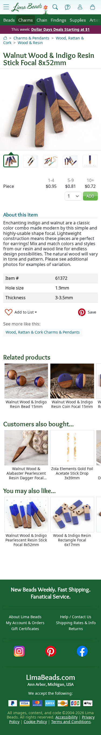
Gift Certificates (25, 628)
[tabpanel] (50, 109)
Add (90, 196)
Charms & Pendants (31, 38)
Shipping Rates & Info (76, 622)
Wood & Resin (30, 42)
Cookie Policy (35, 721)
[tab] (11, 161)
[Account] (80, 7)
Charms (25, 20)
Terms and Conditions (71, 721)
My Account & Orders (25, 622)
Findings (58, 20)
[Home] (5, 38)
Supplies (78, 20)
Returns (76, 628)
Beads (9, 20)
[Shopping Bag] (92, 7)
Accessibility (66, 717)
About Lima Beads (25, 616)
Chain (42, 20)
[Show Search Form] (55, 7)
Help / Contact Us (75, 616)
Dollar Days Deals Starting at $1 (60, 29)
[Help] (67, 7)
